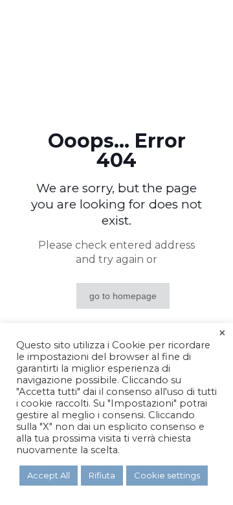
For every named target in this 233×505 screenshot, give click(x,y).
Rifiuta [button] (102, 475)
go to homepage (123, 296)
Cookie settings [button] (167, 475)
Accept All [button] (48, 475)
